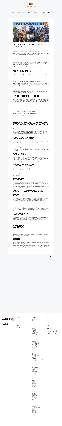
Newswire (33, 377)
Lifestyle (33, 365)
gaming (33, 357)
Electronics (34, 342)
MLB (33, 370)
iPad (33, 363)
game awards (34, 353)
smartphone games (35, 395)
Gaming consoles (34, 358)
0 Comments (15, 46)
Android (33, 323)
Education (33, 341)
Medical (33, 369)
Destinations (34, 334)
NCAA (33, 376)
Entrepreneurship (35, 343)
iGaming (33, 362)
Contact (18, 321)
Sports (18, 46)
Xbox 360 (33, 415)
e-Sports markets (18, 91)
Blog (33, 328)
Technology (34, 402)
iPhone (33, 364)
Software (33, 398)
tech (33, 401)
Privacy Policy (19, 327)
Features (33, 344)
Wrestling (33, 412)
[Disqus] (31, 271)
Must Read (34, 373)
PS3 (32, 385)
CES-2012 (33, 330)
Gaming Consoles (50, 321)
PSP (33, 389)
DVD (33, 336)
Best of (33, 326)
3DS (32, 319)
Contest (33, 331)
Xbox (33, 413)
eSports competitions (30, 132)
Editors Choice (34, 339)
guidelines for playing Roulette (37, 359)
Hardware (33, 360)
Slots (33, 393)
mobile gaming (34, 371)
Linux (33, 366)
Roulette (33, 391)
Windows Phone (34, 411)
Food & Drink (34, 346)
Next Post (52, 256)
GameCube (34, 354)
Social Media (34, 397)
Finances (33, 345)
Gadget (33, 350)
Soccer (33, 396)
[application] (38, 13)
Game (33, 352)
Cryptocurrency (34, 332)
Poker (33, 381)
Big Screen (33, 327)
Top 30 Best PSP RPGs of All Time (52, 333)
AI (32, 321)
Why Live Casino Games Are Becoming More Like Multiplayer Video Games (53, 335)
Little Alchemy (34, 367)
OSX (33, 380)
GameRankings (34, 355)
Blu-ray (33, 329)
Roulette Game (34, 392)
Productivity (34, 382)
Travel (33, 403)
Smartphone (34, 394)
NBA (33, 375)
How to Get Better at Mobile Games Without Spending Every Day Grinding (53, 331)
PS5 (32, 388)
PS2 (32, 384)
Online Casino (34, 379)
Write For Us (19, 322)
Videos (33, 406)
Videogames (34, 405)
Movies (33, 372)
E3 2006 (33, 337)
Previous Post (10, 256)
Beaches (33, 325)
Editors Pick (34, 340)
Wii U (33, 409)
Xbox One (33, 416)
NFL (32, 378)
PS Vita (33, 383)
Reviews (33, 390)
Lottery (33, 368)
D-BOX (33, 333)
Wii (32, 408)
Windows (33, 410)
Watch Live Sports (35, 407)
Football (33, 347)
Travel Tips (34, 404)
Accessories (34, 320)
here (15, 102)
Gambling (33, 351)
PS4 (32, 386)
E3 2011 (33, 338)
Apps (33, 324)
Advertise (18, 320)
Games (33, 356)
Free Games (34, 349)
